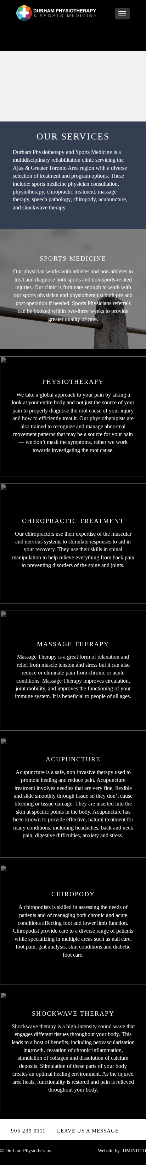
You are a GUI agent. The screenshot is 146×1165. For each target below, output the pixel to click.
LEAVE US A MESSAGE (88, 1131)
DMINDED (134, 1150)
